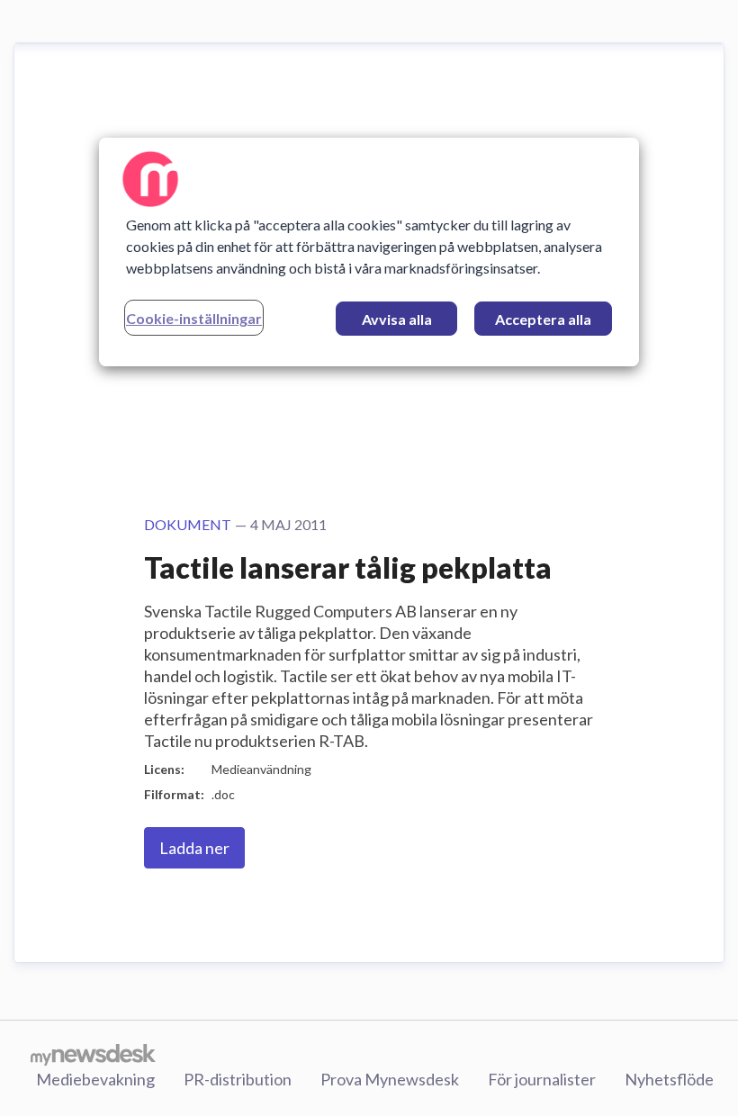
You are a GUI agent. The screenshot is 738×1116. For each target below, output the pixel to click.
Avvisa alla (397, 319)
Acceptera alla (543, 319)
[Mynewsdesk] (93, 1054)
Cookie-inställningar (194, 318)
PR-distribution (238, 1079)
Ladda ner (194, 848)
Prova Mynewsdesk (389, 1079)
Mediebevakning (95, 1079)
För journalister (542, 1079)
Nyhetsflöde (669, 1079)
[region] (369, 252)
